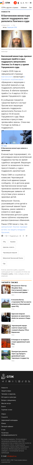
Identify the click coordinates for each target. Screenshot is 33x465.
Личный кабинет (7, 426)
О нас (3, 430)
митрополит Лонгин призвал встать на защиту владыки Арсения (14, 230)
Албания (24, 7)
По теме (4, 146)
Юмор (3, 423)
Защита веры (6, 391)
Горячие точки (6, 410)
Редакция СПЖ (12, 27)
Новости (5, 12)
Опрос (3, 414)
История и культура (8, 397)
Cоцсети (4, 417)
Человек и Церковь (8, 394)
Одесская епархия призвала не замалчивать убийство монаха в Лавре (20, 316)
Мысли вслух (6, 403)
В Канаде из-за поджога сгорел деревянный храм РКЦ (20, 342)
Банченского (7, 77)
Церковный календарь (9, 420)
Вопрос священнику (8, 400)
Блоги (3, 406)
